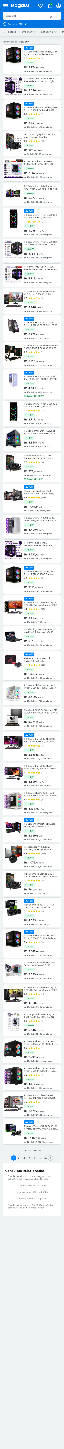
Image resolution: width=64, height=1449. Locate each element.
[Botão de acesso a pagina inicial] (22, 5)
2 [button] (19, 1157)
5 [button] (34, 1157)
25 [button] (45, 1157)
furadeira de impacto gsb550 (32, 1199)
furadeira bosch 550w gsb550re (32, 1192)
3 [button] (24, 1157)
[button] (51, 17)
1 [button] (13, 1157)
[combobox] (32, 16)
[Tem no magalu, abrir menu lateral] (5, 5)
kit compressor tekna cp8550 (32, 1185)
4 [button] (29, 1157)
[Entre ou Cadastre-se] (58, 5)
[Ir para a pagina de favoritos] (40, 5)
